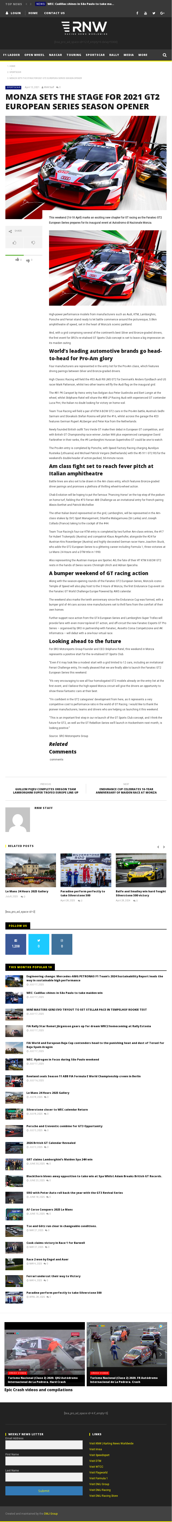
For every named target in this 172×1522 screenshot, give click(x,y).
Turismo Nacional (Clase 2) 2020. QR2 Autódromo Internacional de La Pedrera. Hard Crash (43, 1380)
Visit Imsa (95, 1449)
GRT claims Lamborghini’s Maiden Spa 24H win (59, 1159)
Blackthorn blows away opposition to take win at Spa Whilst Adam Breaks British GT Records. (94, 1176)
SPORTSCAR (13, 87)
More (143, 55)
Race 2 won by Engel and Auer (47, 1259)
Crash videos (17, 1373)
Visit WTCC (96, 1466)
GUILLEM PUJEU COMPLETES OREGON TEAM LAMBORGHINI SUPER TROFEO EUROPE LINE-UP (45, 789)
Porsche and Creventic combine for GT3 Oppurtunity (64, 1126)
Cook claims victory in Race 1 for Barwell (55, 1243)
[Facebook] (137, 13)
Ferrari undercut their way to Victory (53, 1276)
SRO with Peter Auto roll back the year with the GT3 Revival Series (74, 1193)
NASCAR (55, 55)
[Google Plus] (162, 13)
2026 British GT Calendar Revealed (50, 1143)
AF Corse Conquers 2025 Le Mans (49, 1209)
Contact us (54, 13)
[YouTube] (146, 13)
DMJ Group (51, 1513)
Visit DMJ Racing (100, 1490)
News (41, 4)
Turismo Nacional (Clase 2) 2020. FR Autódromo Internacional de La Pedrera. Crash (124, 1380)
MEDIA (129, 55)
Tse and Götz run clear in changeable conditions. (61, 1226)
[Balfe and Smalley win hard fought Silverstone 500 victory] (141, 870)
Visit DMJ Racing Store (103, 1495)
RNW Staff (49, 87)
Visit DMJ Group (99, 1484)
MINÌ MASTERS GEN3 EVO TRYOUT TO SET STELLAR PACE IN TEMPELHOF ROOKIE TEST (86, 1010)
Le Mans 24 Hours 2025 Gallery (26, 891)
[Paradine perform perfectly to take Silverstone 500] (85, 870)
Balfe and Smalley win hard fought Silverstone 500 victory (141, 893)
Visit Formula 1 (98, 1478)
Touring (74, 55)
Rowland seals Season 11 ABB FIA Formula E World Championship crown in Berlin (83, 1076)
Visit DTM (95, 1461)
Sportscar (95, 55)
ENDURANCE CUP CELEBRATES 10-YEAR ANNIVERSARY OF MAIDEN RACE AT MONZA (126, 789)
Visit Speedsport (99, 1455)
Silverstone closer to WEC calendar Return (57, 1109)
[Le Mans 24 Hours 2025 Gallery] (30, 870)
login (16, 13)
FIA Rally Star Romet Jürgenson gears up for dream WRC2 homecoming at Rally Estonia (88, 1026)
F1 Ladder (11, 55)
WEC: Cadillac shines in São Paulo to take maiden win (81, 4)
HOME (33, 13)
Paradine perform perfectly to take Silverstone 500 (82, 893)
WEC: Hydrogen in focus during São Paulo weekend (62, 1059)
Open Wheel (34, 55)
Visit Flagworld (98, 1472)
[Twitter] (154, 13)
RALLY (114, 55)
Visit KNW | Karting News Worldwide (111, 1443)
